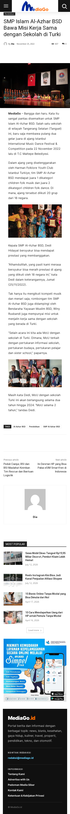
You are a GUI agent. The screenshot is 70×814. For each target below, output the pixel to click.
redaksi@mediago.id (21, 757)
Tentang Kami (16, 774)
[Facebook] (18, 54)
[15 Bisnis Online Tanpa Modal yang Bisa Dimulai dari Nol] (13, 598)
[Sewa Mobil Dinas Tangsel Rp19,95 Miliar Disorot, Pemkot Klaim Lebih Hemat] (13, 558)
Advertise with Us (18, 779)
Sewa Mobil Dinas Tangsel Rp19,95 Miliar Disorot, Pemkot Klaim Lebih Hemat (45, 557)
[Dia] (6, 44)
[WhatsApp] (43, 54)
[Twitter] (26, 54)
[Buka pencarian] (64, 6)
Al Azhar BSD (19, 426)
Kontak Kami (15, 790)
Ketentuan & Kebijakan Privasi (26, 795)
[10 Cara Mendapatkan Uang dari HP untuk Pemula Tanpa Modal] (13, 617)
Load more (33, 630)
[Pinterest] (35, 54)
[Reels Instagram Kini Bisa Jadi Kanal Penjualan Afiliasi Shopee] (13, 580)
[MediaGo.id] (35, 6)
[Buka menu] (6, 6)
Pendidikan (9, 14)
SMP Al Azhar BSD (51, 426)
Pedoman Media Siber (21, 784)
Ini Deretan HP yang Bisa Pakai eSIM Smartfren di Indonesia (52, 467)
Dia (12, 43)
